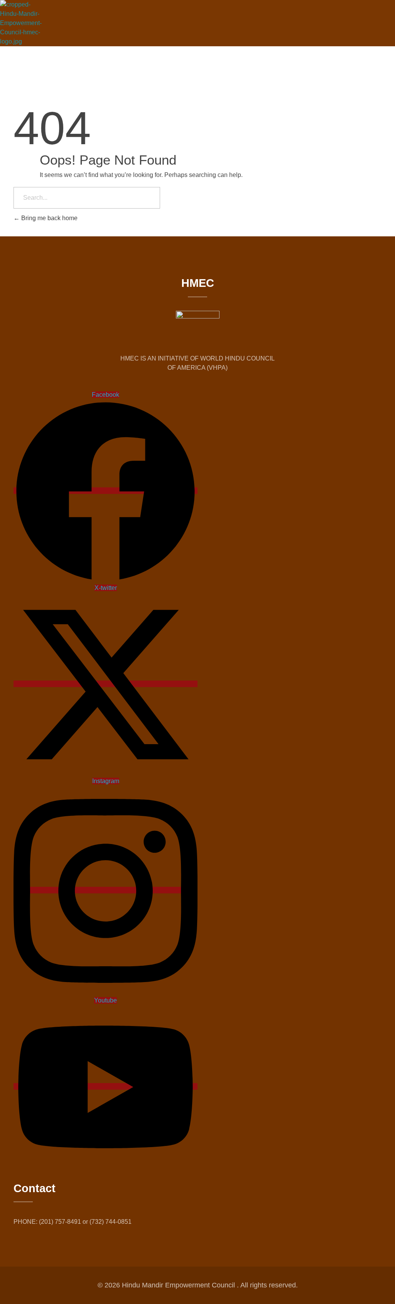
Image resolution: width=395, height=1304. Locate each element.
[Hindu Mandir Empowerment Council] (23, 23)
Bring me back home (49, 218)
